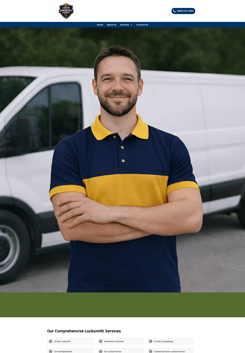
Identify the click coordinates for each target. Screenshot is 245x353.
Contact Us (142, 24)
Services (124, 24)
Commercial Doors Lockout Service (169, 351)
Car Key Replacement (63, 351)
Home (100, 24)
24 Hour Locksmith (62, 341)
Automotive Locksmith (114, 341)
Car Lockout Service (113, 351)
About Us (111, 24)
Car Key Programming (163, 341)
